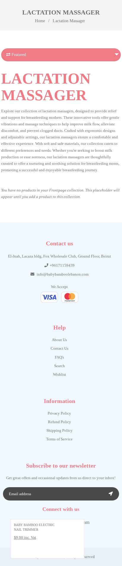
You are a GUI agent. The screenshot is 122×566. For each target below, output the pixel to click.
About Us (59, 340)
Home (40, 21)
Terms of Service (59, 439)
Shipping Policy (59, 430)
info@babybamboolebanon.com (63, 274)
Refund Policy (59, 422)
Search (59, 366)
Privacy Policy (59, 413)
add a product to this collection (54, 196)
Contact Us (59, 348)
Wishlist (59, 374)
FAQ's (59, 357)
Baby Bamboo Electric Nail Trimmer (34, 527)
